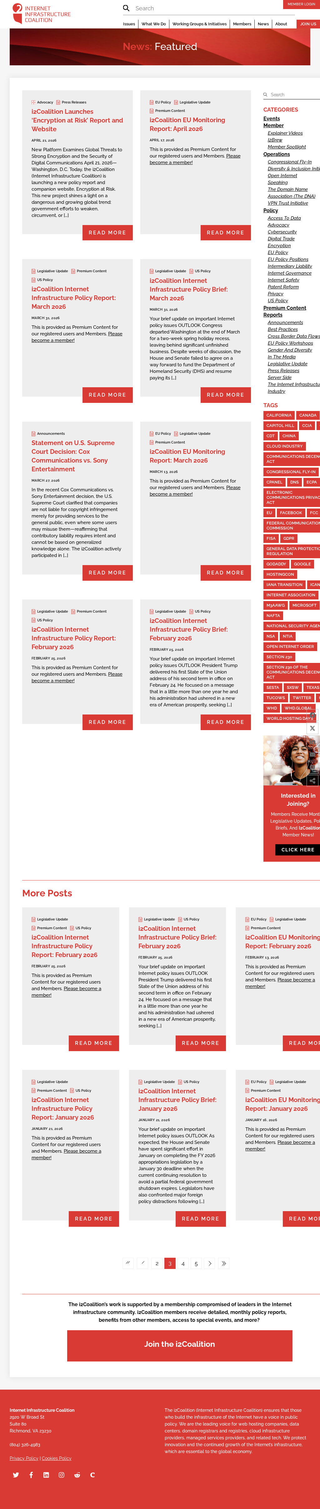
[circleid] (92, 1474)
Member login (301, 4)
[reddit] (77, 1474)
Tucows (276, 697)
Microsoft (304, 605)
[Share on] (312, 794)
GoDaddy (276, 564)
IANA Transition (284, 584)
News (263, 24)
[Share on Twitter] (312, 728)
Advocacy (45, 102)
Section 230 (279, 656)
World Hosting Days (290, 718)
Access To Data (284, 218)
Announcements (51, 434)
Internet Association (291, 595)
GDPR (288, 538)
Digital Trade (281, 239)
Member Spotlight (287, 147)
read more (108, 233)
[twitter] (16, 1474)
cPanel (274, 482)
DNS (294, 482)
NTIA (287, 636)
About (281, 24)
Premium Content (170, 111)
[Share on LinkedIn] (312, 741)
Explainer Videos (285, 133)
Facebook (291, 512)
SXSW (293, 687)
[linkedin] (46, 1474)
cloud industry (285, 446)
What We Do (154, 24)
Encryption (279, 245)
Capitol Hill (280, 425)
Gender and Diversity (290, 350)
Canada (308, 415)
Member (273, 125)
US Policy (45, 280)
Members (242, 24)
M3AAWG (276, 605)
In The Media (282, 357)
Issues (129, 24)
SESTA (273, 687)
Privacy (275, 294)
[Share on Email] (312, 754)
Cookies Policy (57, 1458)
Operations (276, 154)
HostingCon (280, 574)
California (279, 415)
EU (269, 512)
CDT (271, 436)
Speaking (278, 182)
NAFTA (273, 615)
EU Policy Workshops (290, 343)
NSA (271, 636)
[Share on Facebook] (312, 715)
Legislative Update (195, 102)
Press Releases (74, 102)
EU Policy (163, 102)
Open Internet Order (290, 646)
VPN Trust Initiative (288, 203)
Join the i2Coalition (179, 1344)
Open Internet (282, 175)
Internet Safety (283, 280)
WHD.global (298, 708)
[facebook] (31, 1474)
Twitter (302, 697)
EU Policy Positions (288, 259)
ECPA (312, 482)
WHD (272, 708)
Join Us (308, 24)
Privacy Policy (24, 1458)
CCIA (307, 425)
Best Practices (283, 329)
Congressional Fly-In (290, 162)
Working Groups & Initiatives (199, 24)
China (289, 436)
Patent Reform (283, 287)
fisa (271, 538)
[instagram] (62, 1474)
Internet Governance (290, 273)
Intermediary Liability (290, 266)
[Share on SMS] (312, 768)
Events (271, 119)
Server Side (280, 377)
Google (302, 564)
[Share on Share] (312, 781)
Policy (270, 210)
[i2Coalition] (41, 15)
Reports (272, 315)
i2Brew (275, 140)
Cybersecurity (282, 232)
